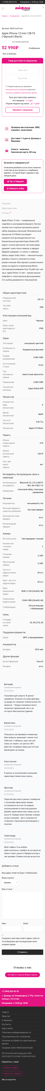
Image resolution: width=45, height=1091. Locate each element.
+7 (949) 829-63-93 (9, 2)
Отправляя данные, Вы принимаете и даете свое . (21, 90)
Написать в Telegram (12, 1073)
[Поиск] (39, 8)
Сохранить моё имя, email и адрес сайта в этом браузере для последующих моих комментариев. (20, 941)
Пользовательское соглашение (16, 90)
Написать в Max (10, 1068)
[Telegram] (13, 1085)
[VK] (17, 1085)
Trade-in (5, 1012)
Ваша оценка (8, 878)
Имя (4, 923)
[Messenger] (7, 1085)
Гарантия (6, 1016)
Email (26, 923)
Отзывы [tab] (6, 213)
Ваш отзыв (7, 889)
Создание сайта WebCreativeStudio (17, 1048)
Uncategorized (14, 16)
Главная (4, 16)
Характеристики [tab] (9, 208)
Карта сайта (7, 1028)
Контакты (6, 1024)
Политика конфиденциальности (16, 1032)
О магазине (7, 1020)
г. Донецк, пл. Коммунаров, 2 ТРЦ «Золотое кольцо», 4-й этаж (22, 997)
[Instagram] (3, 1085)
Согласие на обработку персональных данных (21, 93)
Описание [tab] (6, 203)
